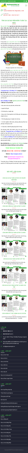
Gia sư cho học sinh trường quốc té (14, 375)
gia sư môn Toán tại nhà (6, 49)
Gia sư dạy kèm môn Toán (7, 84)
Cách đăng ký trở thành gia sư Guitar (14, 313)
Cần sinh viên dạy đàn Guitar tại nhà (14, 232)
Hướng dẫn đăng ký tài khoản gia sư (14, 403)
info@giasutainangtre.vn (9, 346)
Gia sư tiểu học (14, 365)
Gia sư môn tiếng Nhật (14, 443)
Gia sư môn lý (14, 358)
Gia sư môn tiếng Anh (14, 419)
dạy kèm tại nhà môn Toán (18, 100)
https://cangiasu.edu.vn (16, 153)
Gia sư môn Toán (5, 26)
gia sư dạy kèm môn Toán (13, 41)
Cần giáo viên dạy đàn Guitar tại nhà (14, 206)
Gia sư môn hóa (14, 362)
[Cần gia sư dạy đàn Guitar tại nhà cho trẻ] (14, 275)
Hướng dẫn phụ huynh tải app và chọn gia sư (14, 407)
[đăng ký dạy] (10, 5)
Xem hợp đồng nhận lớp (14, 390)
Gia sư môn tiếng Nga (14, 410)
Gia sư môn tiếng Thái (14, 436)
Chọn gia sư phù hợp (14, 396)
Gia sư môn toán (14, 355)
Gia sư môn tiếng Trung (14, 429)
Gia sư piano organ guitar (14, 379)
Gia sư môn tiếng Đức (14, 433)
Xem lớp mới (14, 400)
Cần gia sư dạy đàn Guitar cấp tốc (14, 259)
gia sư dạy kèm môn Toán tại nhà (18, 70)
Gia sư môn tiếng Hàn (14, 426)
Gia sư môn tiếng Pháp (14, 423)
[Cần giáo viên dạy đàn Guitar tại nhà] (14, 196)
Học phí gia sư (14, 393)
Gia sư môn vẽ (14, 372)
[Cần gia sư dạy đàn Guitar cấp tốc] (14, 248)
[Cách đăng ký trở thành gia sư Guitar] (14, 303)
